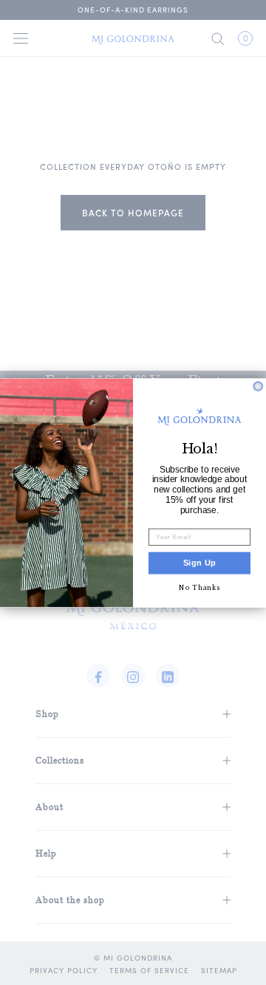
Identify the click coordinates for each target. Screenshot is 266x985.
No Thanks (199, 587)
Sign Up (199, 562)
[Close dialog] (257, 386)
